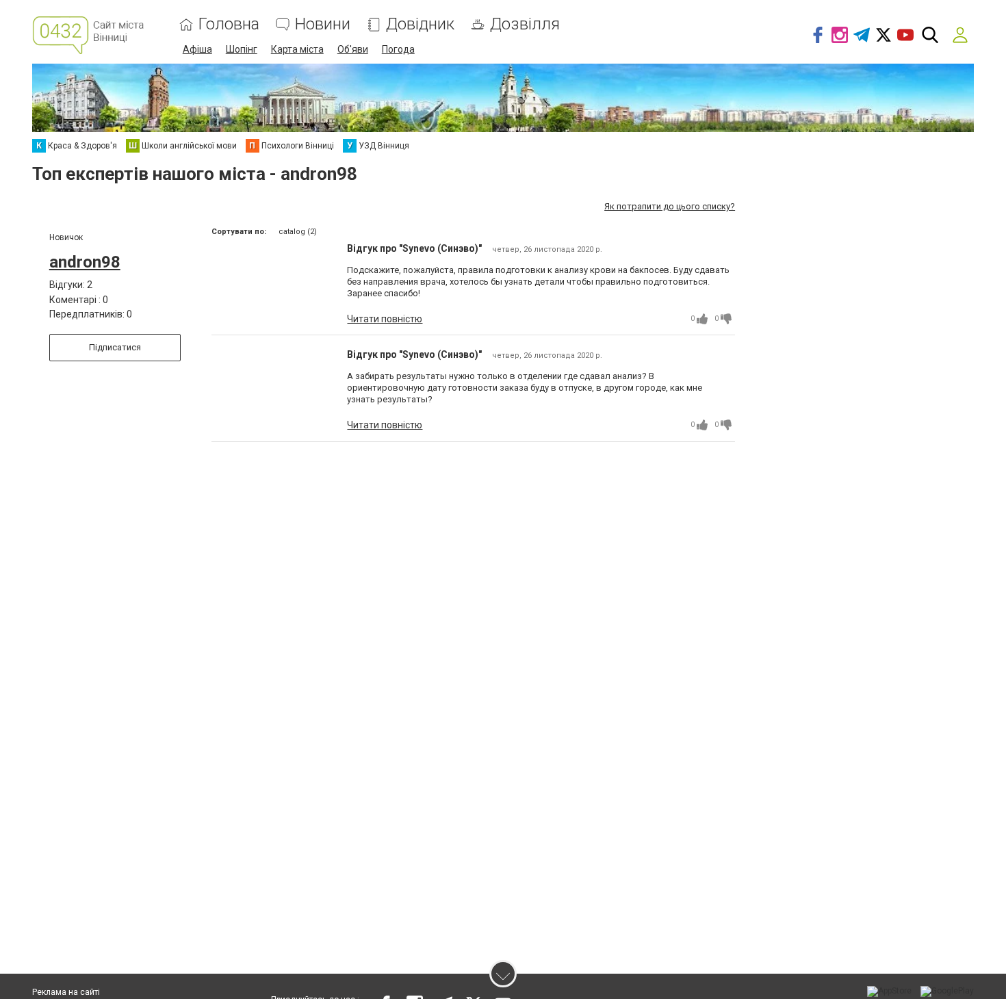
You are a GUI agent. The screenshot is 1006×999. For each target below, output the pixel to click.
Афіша (197, 49)
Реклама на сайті (66, 992)
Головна (228, 24)
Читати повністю (384, 318)
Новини (322, 24)
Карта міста (297, 49)
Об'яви (352, 49)
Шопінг (241, 49)
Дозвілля (525, 24)
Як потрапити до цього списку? (669, 206)
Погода (398, 49)
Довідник (420, 24)
